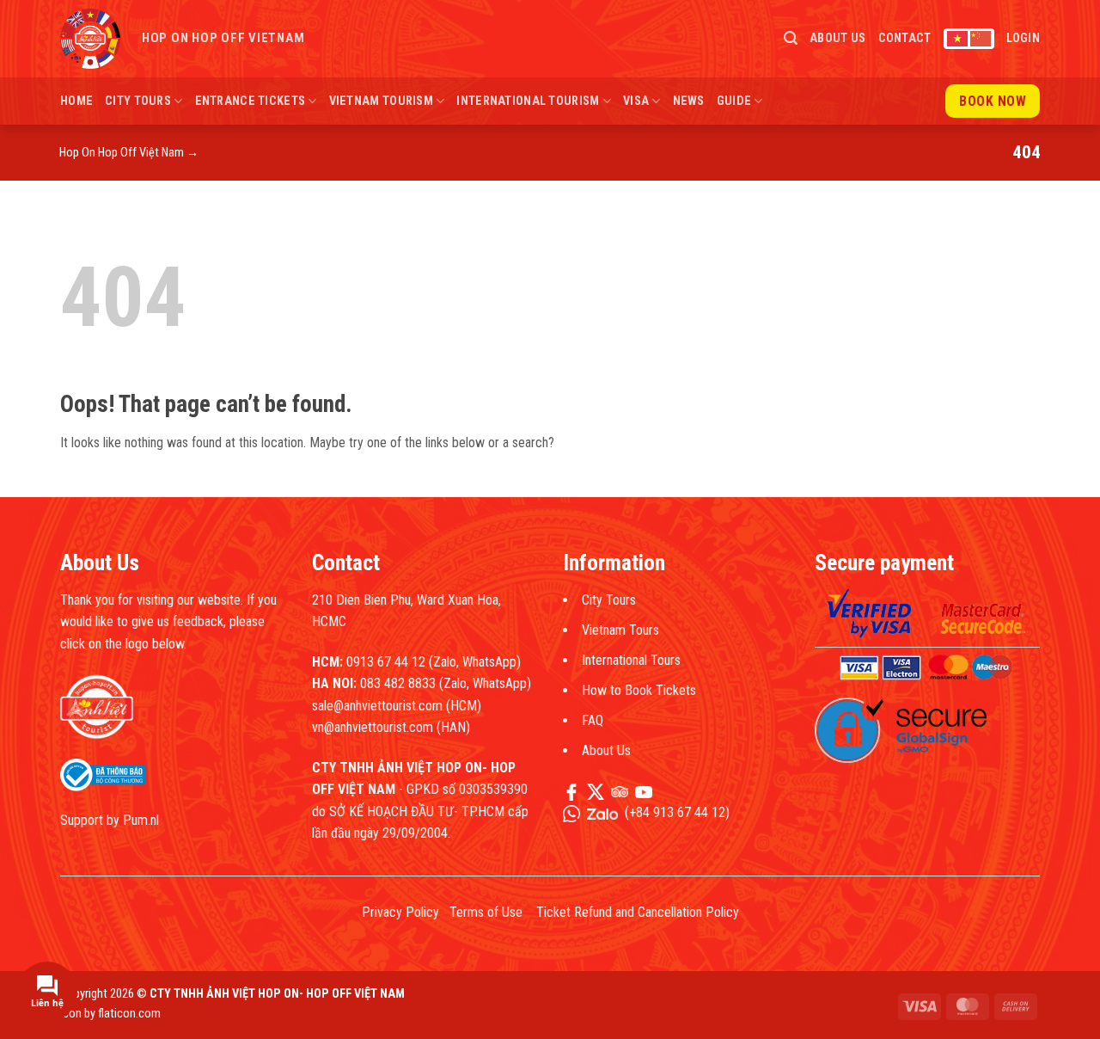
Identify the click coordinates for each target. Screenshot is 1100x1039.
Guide (734, 101)
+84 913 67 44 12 (677, 812)
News (689, 101)
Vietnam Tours (620, 630)
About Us (837, 38)
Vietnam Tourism (381, 101)
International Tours (631, 660)
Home (76, 101)
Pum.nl (141, 820)
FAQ (592, 720)
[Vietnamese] (957, 38)
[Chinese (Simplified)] (980, 38)
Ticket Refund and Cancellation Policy (637, 912)
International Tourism (527, 101)
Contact (905, 38)
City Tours (138, 101)
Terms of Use (485, 912)
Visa (636, 101)
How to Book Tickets (639, 690)
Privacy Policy (400, 912)
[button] (791, 38)
